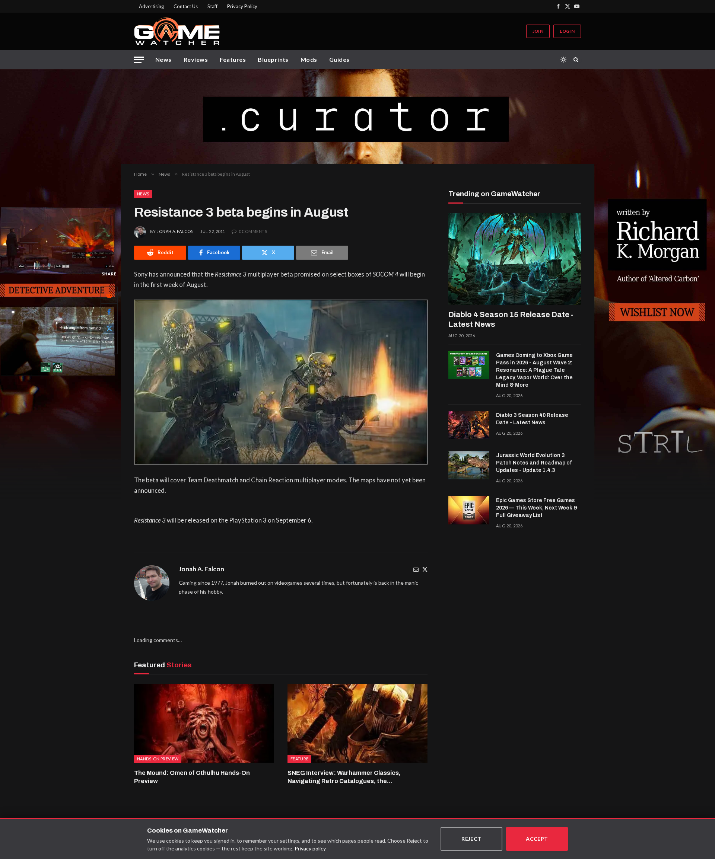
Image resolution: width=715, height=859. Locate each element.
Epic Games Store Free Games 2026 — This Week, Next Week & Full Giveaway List (537, 508)
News (163, 59)
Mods (309, 59)
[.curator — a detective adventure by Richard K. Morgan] (357, 116)
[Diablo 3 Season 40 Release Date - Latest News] (468, 425)
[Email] (109, 345)
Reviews (196, 59)
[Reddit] (109, 294)
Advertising (151, 6)
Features (233, 59)
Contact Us (186, 6)
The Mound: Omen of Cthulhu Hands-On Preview (192, 777)
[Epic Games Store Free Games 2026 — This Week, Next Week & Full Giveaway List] (468, 510)
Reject (471, 839)
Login (567, 31)
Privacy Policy (242, 6)
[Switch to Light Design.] (563, 60)
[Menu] (139, 59)
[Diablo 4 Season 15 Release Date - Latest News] (514, 259)
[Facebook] (109, 311)
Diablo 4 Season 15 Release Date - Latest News (510, 319)
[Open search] (577, 59)
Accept (537, 839)
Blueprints (273, 59)
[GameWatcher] (177, 31)
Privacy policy (310, 848)
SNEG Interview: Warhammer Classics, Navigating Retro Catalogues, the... (344, 777)
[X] (109, 328)
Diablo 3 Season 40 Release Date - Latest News (532, 418)
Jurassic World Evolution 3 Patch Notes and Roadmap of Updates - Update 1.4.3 (534, 463)
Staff (212, 6)
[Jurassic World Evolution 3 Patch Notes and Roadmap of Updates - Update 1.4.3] (468, 465)
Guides (339, 59)
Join (538, 31)
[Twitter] (425, 569)
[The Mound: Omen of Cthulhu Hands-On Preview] (204, 723)
